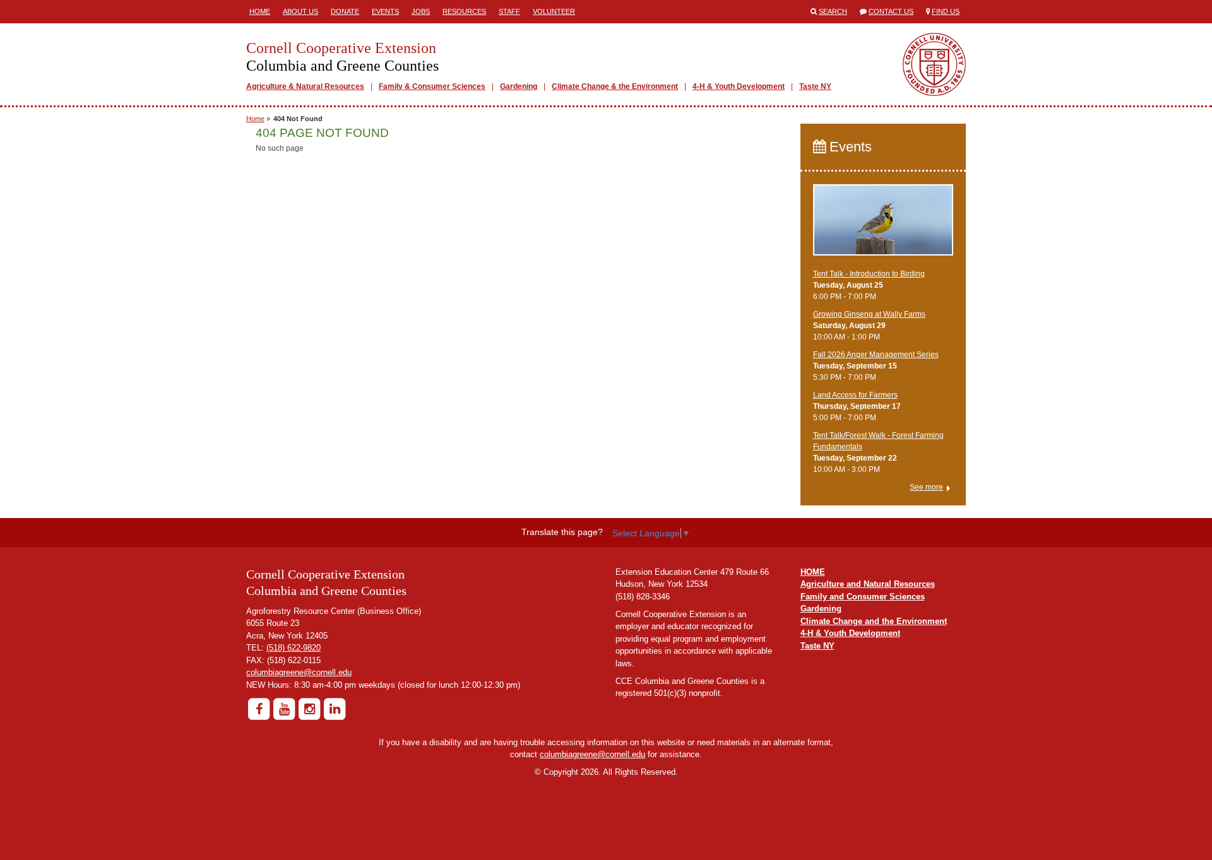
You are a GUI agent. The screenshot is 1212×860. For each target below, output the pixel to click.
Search (833, 11)
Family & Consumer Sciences (432, 86)
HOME (812, 572)
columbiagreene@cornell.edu (299, 672)
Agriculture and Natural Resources (867, 584)
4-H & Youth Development (738, 86)
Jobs (421, 11)
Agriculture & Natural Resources (305, 86)
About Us (300, 11)
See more (926, 487)
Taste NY (815, 86)
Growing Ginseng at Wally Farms (869, 314)
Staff (509, 11)
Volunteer (554, 11)
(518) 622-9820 (293, 647)
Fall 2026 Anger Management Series (876, 354)
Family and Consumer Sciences (862, 596)
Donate (345, 11)
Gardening (518, 86)
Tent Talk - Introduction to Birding (869, 273)
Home (259, 11)
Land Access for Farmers (855, 395)
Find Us (946, 11)
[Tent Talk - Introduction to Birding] (883, 225)
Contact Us (891, 11)
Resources (464, 11)
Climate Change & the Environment (615, 86)
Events (385, 11)
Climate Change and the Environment (873, 621)
